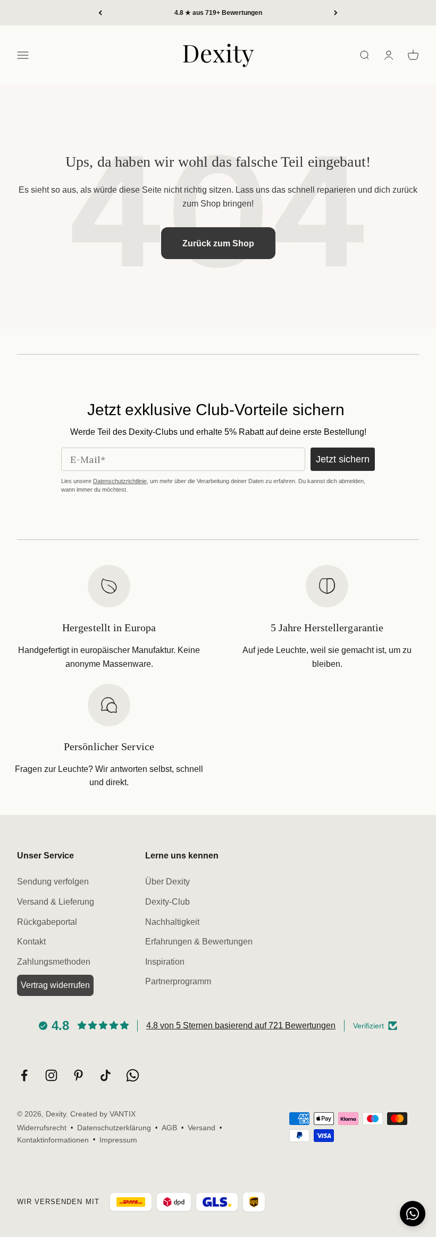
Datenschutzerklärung (114, 1127)
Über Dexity (167, 881)
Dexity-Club (167, 901)
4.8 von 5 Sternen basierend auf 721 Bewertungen (241, 1025)
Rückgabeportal (47, 921)
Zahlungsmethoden (53, 961)
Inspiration (165, 961)
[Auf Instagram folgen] (51, 1075)
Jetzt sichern (343, 459)
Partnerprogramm (178, 981)
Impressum (118, 1140)
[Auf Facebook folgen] (24, 1075)
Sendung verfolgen (53, 881)
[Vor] (336, 12)
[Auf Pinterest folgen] (78, 1075)
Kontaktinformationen (53, 1140)
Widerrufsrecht (41, 1127)
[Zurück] (100, 12)
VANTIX (123, 1114)
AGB (169, 1127)
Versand (201, 1127)
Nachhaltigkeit (172, 921)
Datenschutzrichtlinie (120, 481)
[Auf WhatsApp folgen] (132, 1075)
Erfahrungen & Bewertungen (199, 941)
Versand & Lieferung (55, 901)
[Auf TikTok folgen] (105, 1075)
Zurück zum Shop (218, 243)
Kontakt (31, 941)
